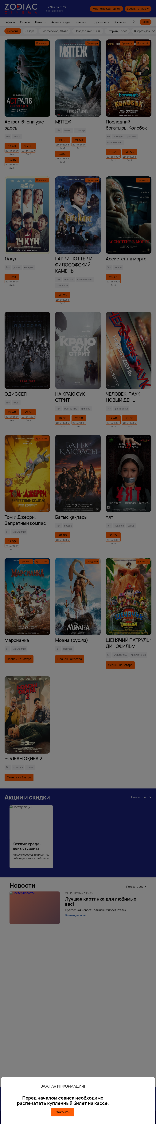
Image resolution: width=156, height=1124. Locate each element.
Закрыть (63, 1112)
